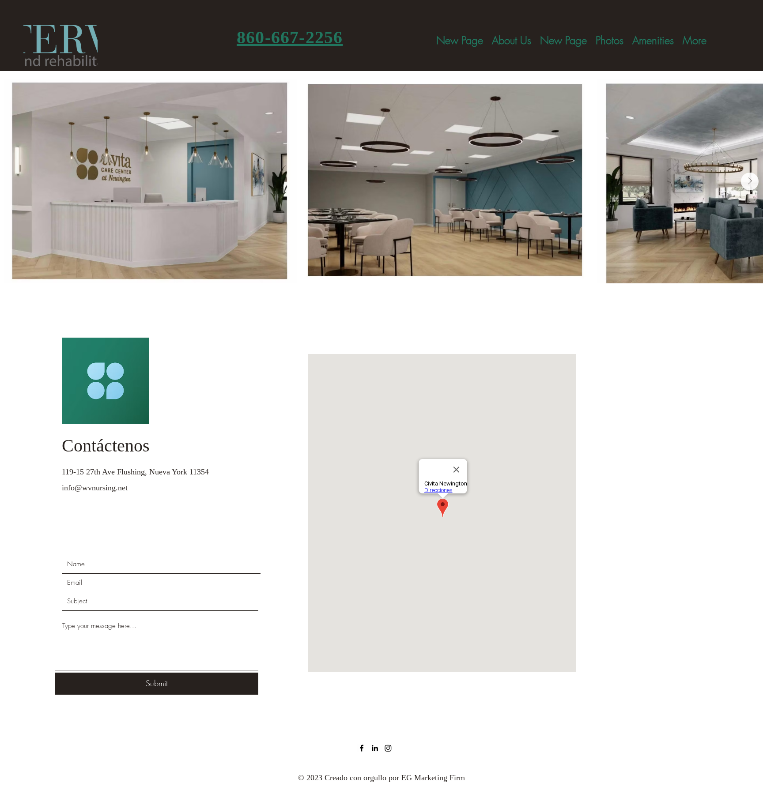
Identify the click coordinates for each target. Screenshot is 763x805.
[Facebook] (361, 748)
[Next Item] (750, 181)
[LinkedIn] (374, 748)
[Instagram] (388, 748)
